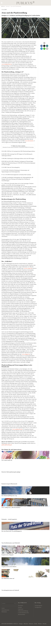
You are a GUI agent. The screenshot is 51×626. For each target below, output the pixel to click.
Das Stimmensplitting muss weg (9, 495)
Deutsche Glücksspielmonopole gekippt (11, 472)
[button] (41, 46)
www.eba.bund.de (29, 140)
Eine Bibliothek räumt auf (8, 578)
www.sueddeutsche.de (7, 64)
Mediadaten (4, 611)
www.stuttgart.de (26, 354)
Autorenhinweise (5, 610)
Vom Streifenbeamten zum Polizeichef (11, 543)
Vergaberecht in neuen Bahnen (9, 566)
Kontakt (20, 607)
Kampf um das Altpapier (8, 554)
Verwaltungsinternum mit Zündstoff (10, 590)
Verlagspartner (38, 607)
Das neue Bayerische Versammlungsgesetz (12, 531)
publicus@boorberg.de (7, 444)
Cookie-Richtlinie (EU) (23, 612)
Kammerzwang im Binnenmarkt (9, 483)
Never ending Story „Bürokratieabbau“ (11, 507)
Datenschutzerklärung (23, 610)
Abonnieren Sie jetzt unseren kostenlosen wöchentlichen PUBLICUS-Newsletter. (18, 146)
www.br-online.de (28, 268)
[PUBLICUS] (25, 2)
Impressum (20, 609)
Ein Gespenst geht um (7, 460)
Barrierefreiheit (21, 614)
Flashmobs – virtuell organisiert (9, 519)
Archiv (3, 608)
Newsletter (20, 605)
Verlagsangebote (38, 605)
